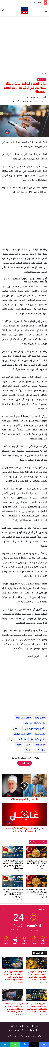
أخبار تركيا (34, 73)
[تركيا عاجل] (24, 10)
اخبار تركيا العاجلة (22, 734)
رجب (27, 745)
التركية (22, 739)
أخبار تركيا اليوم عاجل (34, 723)
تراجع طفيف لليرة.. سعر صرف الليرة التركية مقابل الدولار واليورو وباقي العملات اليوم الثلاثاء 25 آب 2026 (13, 977)
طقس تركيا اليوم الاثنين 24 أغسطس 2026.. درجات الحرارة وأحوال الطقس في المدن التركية (13, 864)
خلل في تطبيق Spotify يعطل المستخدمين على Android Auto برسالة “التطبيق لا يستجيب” (13, 1007)
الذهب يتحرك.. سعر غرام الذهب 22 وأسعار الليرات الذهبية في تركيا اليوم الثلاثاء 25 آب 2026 (37, 975)
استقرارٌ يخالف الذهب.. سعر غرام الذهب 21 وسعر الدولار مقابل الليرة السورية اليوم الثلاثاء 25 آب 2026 (36, 1007)
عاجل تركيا (39, 750)
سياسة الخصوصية (28, 1030)
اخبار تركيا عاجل (37, 739)
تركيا (11, 739)
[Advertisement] (24, 43)
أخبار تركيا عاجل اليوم (34, 729)
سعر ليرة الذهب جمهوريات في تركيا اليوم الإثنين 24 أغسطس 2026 (36, 863)
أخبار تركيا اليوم (23, 718)
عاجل (18, 745)
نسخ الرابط (24, 763)
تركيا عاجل (39, 745)
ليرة (27, 750)
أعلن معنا (10, 1030)
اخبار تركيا (39, 734)
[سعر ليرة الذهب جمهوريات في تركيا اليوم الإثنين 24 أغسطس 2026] (36, 852)
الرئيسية (42, 73)
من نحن (17, 1030)
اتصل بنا (39, 1030)
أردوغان (16, 729)
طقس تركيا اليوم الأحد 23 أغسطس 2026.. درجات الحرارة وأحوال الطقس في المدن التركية (13, 893)
